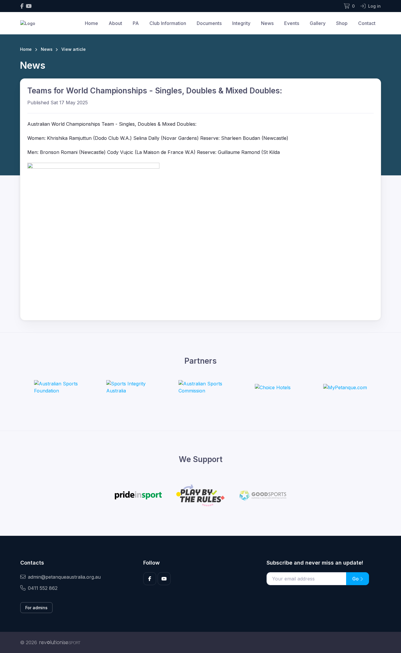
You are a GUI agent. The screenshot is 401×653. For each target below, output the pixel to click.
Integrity (241, 23)
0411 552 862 (43, 588)
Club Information (167, 23)
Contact (366, 23)
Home (91, 23)
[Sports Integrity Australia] (128, 387)
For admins (36, 607)
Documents (209, 23)
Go (356, 579)
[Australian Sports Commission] (200, 387)
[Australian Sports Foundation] (56, 387)
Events (291, 23)
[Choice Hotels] (273, 387)
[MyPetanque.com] (345, 387)
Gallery (318, 23)
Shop (342, 23)
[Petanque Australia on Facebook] (21, 6)
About (115, 23)
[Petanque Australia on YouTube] (29, 6)
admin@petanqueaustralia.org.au (64, 577)
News (267, 23)
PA (136, 23)
